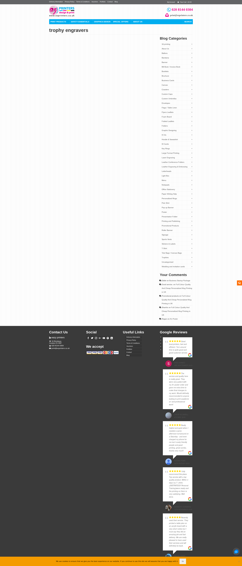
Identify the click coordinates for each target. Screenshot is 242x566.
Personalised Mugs (169, 198)
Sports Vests (167, 239)
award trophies (101, 74)
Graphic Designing (169, 130)
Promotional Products (170, 226)
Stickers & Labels (168, 244)
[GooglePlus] (100, 338)
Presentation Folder (169, 217)
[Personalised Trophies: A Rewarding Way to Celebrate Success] (70, 60)
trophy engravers (142, 76)
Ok (183, 561)
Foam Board (167, 117)
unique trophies (117, 78)
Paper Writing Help (169, 194)
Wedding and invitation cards (173, 267)
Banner (165, 62)
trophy (135, 76)
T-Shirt (164, 248)
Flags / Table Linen (169, 108)
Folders (165, 126)
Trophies (106, 58)
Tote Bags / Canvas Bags (172, 253)
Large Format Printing (170, 153)
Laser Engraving (168, 158)
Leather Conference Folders (173, 162)
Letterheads (166, 171)
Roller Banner (167, 230)
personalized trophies (114, 76)
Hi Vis (164, 135)
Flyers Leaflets (167, 112)
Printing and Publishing (171, 221)
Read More (111, 69)
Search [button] (188, 22)
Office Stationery (168, 189)
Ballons (165, 53)
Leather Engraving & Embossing (174, 167)
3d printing (166, 44)
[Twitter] (92, 338)
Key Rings (166, 149)
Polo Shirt (165, 203)
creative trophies (121, 74)
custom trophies (131, 74)
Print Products (58, 22)
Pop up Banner (168, 208)
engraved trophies (142, 74)
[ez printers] (72, 11)
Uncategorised (167, 262)
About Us (137, 22)
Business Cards (168, 80)
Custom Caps (167, 94)
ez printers (151, 74)
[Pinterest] (108, 338)
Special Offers (120, 22)
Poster (164, 212)
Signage (165, 235)
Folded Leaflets (168, 121)
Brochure (165, 76)
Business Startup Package (179, 281)
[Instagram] (96, 338)
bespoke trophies (111, 74)
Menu (164, 180)
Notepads (165, 185)
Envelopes (166, 103)
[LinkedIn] (111, 338)
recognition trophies (126, 76)
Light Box (165, 176)
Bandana (165, 58)
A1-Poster (174, 319)
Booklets (165, 71)
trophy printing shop (106, 78)
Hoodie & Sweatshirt (170, 139)
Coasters (165, 90)
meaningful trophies (101, 76)
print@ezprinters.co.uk (61, 348)
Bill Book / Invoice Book (171, 67)
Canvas (165, 85)
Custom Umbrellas (169, 99)
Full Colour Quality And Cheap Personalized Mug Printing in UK (177, 288)
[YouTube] (104, 338)
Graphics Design (102, 22)
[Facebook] (88, 338)
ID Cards (165, 144)
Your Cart (186, 2)
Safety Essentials (80, 22)
